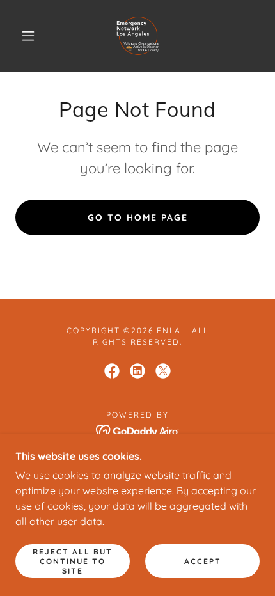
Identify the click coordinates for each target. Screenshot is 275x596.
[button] (28, 36)
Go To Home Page (138, 217)
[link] (138, 35)
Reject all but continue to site (73, 561)
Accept (202, 561)
